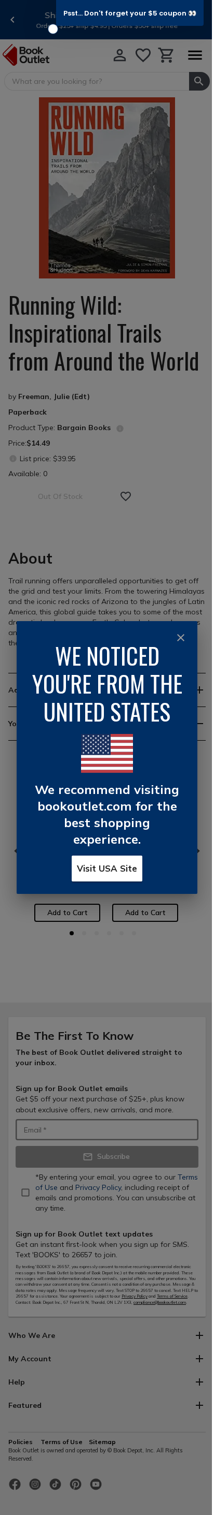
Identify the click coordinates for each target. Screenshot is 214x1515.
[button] (130, 13)
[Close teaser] (53, 29)
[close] (180, 637)
